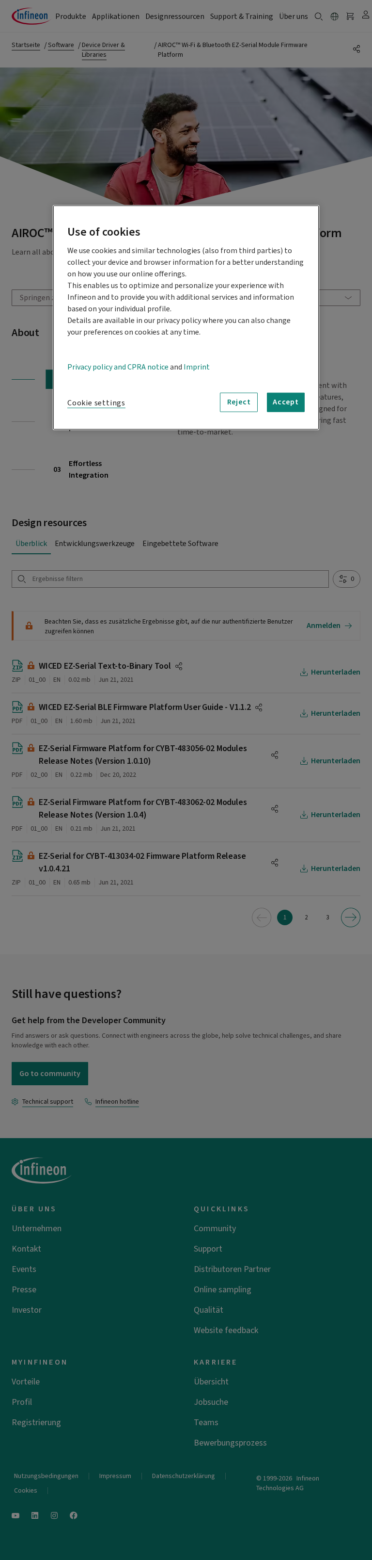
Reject (239, 402)
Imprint (197, 366)
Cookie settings (96, 402)
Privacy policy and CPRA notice (118, 366)
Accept (286, 402)
